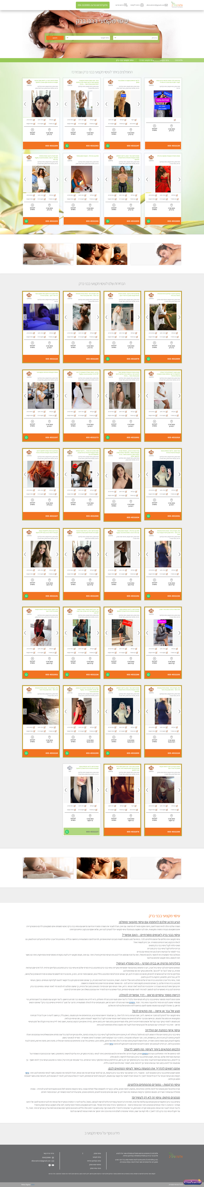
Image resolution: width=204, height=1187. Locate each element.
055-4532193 (174, 674)
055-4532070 (133, 359)
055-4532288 (133, 674)
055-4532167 (52, 516)
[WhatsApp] (108, 146)
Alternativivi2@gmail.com (41, 1161)
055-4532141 (52, 596)
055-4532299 (92, 753)
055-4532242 (92, 221)
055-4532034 (133, 517)
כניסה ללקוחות (135, 5)
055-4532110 (174, 753)
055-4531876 (133, 832)
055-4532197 (52, 437)
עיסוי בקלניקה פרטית (94, 1161)
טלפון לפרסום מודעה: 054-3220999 (93, 5)
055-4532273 (92, 437)
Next (106, 104)
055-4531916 (174, 437)
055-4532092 (133, 437)
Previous (138, 104)
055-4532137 (92, 832)
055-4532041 (174, 516)
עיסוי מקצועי (164, 60)
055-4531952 (52, 674)
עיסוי (111, 1043)
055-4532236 (174, 596)
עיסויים (132, 1002)
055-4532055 (133, 221)
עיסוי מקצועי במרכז (146, 60)
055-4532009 (174, 221)
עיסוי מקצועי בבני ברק (124, 60)
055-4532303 (92, 146)
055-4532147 (133, 146)
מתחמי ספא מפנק (95, 1164)
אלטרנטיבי (179, 60)
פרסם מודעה (119, 5)
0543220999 (46, 1157)
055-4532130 (174, 146)
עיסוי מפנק (97, 1153)
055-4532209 (51, 146)
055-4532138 (92, 674)
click (32, 1184)
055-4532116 (52, 359)
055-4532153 (52, 221)
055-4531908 (92, 516)
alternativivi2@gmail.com (156, 5)
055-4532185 (92, 359)
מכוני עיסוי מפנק (95, 1168)
